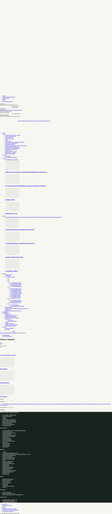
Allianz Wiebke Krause (7, 416)
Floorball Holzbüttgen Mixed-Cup (12, 146)
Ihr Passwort (14, 107)
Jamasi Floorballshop (7, 482)
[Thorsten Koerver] (7, 380)
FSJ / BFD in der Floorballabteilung (12, 148)
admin (1, 343)
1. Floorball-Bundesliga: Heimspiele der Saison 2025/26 (20, 243)
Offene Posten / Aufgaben (10, 152)
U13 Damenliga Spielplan (15, 296)
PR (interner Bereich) (12, 321)
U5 (8, 278)
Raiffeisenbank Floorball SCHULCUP (13, 310)
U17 (9, 303)
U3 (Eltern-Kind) (11, 277)
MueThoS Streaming (7, 492)
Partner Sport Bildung (7, 439)
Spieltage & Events (9, 137)
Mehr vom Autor (12, 355)
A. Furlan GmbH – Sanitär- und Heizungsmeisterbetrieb (14, 430)
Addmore (4, 451)
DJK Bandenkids (8, 307)
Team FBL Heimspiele (14, 332)
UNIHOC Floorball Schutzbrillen (12, 317)
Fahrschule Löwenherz (7, 456)
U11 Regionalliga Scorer (15, 285)
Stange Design (6, 446)
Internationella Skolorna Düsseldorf (10, 502)
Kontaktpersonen (5, 332)
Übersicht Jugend (8, 274)
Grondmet (5, 418)
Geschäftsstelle (6, 313)
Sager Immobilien (6, 443)
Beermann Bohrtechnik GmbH (9, 455)
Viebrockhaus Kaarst (7, 425)
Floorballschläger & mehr (10, 316)
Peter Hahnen (3, 369)
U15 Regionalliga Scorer (15, 302)
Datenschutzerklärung (7, 505)
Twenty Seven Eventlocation (8, 486)
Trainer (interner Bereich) (10, 325)
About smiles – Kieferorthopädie (9, 415)
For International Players (8, 101)
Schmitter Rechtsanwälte (8, 471)
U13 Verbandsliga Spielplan (16, 293)
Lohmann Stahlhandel (7, 462)
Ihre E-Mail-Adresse (16, 113)
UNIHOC (5, 487)
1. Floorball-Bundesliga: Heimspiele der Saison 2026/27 (20, 229)
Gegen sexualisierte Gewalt (10, 151)
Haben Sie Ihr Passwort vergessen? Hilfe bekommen (11, 110)
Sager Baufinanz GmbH (8, 468)
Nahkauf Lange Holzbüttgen (8, 463)
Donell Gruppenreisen (7, 480)
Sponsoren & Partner (9, 138)
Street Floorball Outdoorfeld (11, 143)
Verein (4, 134)
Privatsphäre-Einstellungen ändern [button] (10, 508)
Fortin (4, 460)
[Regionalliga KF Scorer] (12, 210)
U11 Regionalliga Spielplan (16, 284)
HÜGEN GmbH (6, 481)
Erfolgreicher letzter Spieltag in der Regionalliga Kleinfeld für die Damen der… (26, 172)
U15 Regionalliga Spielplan (16, 301)
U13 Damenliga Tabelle (15, 295)
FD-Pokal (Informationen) (24, 217)
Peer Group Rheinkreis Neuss (9, 441)
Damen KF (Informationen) (12, 159)
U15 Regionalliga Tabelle (15, 300)
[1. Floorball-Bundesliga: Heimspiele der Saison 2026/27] (12, 227)
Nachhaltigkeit (8, 150)
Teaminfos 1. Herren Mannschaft (14, 257)
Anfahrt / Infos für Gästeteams (9, 96)
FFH (4, 100)
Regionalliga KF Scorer (11, 213)
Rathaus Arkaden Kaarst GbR (9, 493)
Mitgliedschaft (8, 314)
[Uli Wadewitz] (7, 394)
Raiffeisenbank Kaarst (7, 423)
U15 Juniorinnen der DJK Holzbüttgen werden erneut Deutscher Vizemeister (25, 186)
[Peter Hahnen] (7, 366)
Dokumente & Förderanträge (11, 315)
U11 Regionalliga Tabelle (15, 282)
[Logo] (9, 130)
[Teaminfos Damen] (12, 197)
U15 (9, 299)
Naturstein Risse (6, 464)
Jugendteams (7, 275)
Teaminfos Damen (10, 199)
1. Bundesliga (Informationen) (13, 217)
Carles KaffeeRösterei (7, 431)
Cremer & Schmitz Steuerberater (9, 432)
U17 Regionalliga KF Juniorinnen (17, 306)
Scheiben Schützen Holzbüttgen (9, 470)
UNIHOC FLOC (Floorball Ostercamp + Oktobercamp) (16, 308)
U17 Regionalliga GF (14, 304)
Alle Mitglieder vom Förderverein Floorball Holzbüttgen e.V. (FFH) (16, 454)
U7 (8, 279)
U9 (8, 280)
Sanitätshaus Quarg (6, 469)
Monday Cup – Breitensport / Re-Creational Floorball (16, 145)
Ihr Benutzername (15, 106)
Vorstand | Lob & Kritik (10, 153)
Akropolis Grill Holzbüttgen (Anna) (10, 453)
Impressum (5, 504)
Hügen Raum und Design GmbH (9, 435)
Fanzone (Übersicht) (9, 328)
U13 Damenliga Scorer (15, 297)
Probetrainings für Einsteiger (11, 157)
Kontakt (4, 99)
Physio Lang (5, 483)
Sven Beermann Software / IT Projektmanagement (13, 494)
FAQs (6, 139)
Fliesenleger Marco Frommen (9, 457)
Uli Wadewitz (3, 396)
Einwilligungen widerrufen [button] (8, 511)
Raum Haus (5, 442)
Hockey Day (7, 309)
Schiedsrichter (5, 311)
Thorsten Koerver (4, 382)
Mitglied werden (6, 98)
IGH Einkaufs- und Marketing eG (9, 420)
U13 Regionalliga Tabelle (15, 288)
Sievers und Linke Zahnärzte (8, 424)
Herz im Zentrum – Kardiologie (9, 419)
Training (4, 155)
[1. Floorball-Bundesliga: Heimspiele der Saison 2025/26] (12, 240)
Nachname (2, 401)
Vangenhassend (6, 474)
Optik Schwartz (6, 465)
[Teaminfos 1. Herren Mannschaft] (12, 254)
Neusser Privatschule (7, 438)
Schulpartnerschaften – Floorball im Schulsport (14, 142)
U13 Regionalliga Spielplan (16, 289)
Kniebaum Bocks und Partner (9, 436)
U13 (9, 287)
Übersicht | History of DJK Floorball (12, 135)
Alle (6, 159)
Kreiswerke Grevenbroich (8, 461)
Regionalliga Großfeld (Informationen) (38, 217)
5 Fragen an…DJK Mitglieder (11, 149)
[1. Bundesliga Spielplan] (12, 268)
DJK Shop (7, 329)
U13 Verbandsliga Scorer (15, 294)
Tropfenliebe (5, 484)
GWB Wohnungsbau (7, 434)
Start (1, 332)
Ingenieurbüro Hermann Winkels (9, 422)
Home (4, 95)
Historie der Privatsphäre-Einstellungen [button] (11, 510)
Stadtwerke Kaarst (6, 445)
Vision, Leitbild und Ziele (10, 136)
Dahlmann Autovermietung (8, 479)
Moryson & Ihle (6, 437)
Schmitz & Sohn (6, 444)
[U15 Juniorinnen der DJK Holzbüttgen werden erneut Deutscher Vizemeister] (12, 183)
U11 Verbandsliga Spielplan (16, 286)
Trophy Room (8, 141)
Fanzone (4, 327)
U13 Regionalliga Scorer (15, 291)
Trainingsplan (8, 156)
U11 (9, 281)
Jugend (4, 273)
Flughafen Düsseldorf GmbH (9, 458)
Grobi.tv (4, 417)
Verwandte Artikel (4, 355)
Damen (4, 158)
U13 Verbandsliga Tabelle (15, 292)
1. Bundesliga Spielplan (11, 271)
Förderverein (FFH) (9, 323)
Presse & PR (7, 318)
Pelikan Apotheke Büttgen (8, 467)
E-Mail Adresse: (3, 407)
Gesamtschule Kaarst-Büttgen (9, 500)
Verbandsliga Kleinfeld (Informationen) (54, 217)
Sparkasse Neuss (6, 472)
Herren (4, 216)
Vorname (2, 399)
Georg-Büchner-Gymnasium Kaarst (10, 499)
